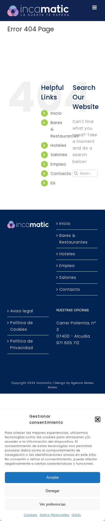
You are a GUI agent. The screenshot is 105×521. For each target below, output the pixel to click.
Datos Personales (54, 515)
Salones (59, 155)
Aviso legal (21, 311)
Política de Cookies (21, 326)
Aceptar (52, 477)
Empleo (58, 164)
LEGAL (76, 515)
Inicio (56, 113)
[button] (97, 419)
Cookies (30, 515)
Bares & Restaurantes (73, 239)
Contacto (61, 173)
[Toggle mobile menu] (95, 7)
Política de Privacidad (21, 344)
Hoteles (58, 145)
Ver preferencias (53, 504)
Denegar (52, 491)
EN (53, 183)
